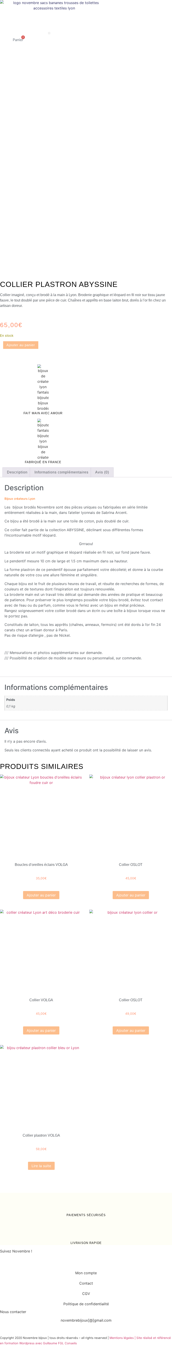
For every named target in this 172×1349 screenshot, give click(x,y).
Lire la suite (41, 1166)
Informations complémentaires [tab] (61, 472)
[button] (49, 33)
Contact (86, 1283)
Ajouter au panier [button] (41, 895)
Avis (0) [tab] (102, 472)
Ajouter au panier (20, 345)
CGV (86, 1293)
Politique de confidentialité (86, 1304)
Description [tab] (17, 472)
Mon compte (86, 1273)
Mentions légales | (123, 1338)
